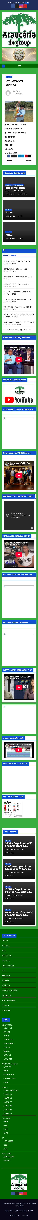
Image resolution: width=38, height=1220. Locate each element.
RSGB (6, 1129)
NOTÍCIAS (6, 985)
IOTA (4, 971)
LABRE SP (8, 1102)
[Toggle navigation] (19, 66)
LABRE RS (8, 1113)
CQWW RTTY (9, 1043)
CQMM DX (8, 1028)
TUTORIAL (6, 1010)
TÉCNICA (5, 1005)
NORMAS (5, 980)
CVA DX (7, 1032)
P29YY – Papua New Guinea (15, 299)
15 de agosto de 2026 (15, 872)
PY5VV (18, 91)
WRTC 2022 (8, 1141)
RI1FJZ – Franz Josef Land (14, 261)
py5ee (20, 238)
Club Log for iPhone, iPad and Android (19, 322)
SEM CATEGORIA (9, 1000)
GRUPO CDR (9, 1075)
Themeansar (19, 1206)
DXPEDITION (7, 956)
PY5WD (9, 161)
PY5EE (8, 234)
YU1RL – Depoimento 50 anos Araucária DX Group (17, 892)
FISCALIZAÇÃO (8, 966)
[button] (35, 66)
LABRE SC (8, 1098)
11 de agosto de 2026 (15, 895)
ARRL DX (7, 1055)
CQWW (6, 1036)
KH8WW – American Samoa (15, 292)
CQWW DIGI (8, 1040)
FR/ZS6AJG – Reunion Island (15, 307)
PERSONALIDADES (18, 185)
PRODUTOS (6, 995)
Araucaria (22, 194)
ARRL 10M (8, 1059)
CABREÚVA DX (10, 1078)
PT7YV (9, 212)
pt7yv (20, 216)
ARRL (6, 1125)
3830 (5, 1149)
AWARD (5, 941)
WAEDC (7, 1051)
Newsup (31, 1203)
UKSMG (7, 1161)
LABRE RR (8, 1110)
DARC (6, 1133)
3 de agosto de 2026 (15, 918)
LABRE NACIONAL (11, 1090)
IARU (6, 1121)
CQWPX (7, 1047)
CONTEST (6, 946)
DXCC (4, 951)
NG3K (6, 1145)
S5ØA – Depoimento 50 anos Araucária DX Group (18, 846)
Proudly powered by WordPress (12, 1203)
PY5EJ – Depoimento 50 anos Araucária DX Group (19, 915)
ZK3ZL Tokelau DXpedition (14, 269)
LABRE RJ (8, 1106)
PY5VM (28, 161)
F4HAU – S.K (9, 330)
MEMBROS (9, 77)
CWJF (6, 1071)
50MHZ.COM (9, 1157)
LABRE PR (8, 1094)
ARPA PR (7, 1067)
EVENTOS (8, 840)
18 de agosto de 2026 (15, 849)
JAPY (6, 1082)
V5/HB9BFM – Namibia (13, 277)
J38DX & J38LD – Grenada (14, 284)
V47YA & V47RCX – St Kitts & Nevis (18, 315)
